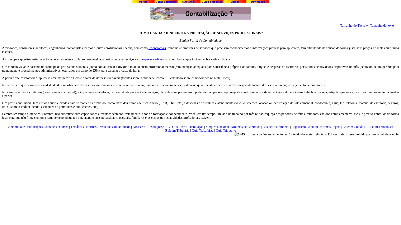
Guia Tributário (226, 130)
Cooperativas (157, 48)
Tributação (196, 127)
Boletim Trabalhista (380, 127)
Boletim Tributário (177, 130)
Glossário (139, 127)
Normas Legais (330, 127)
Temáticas (77, 127)
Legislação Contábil (305, 127)
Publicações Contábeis (42, 127)
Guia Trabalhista (202, 130)
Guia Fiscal (179, 127)
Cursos (63, 127)
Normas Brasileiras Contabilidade (108, 127)
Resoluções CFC (158, 127)
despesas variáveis (153, 59)
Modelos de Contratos (245, 127)
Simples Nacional (217, 127)
